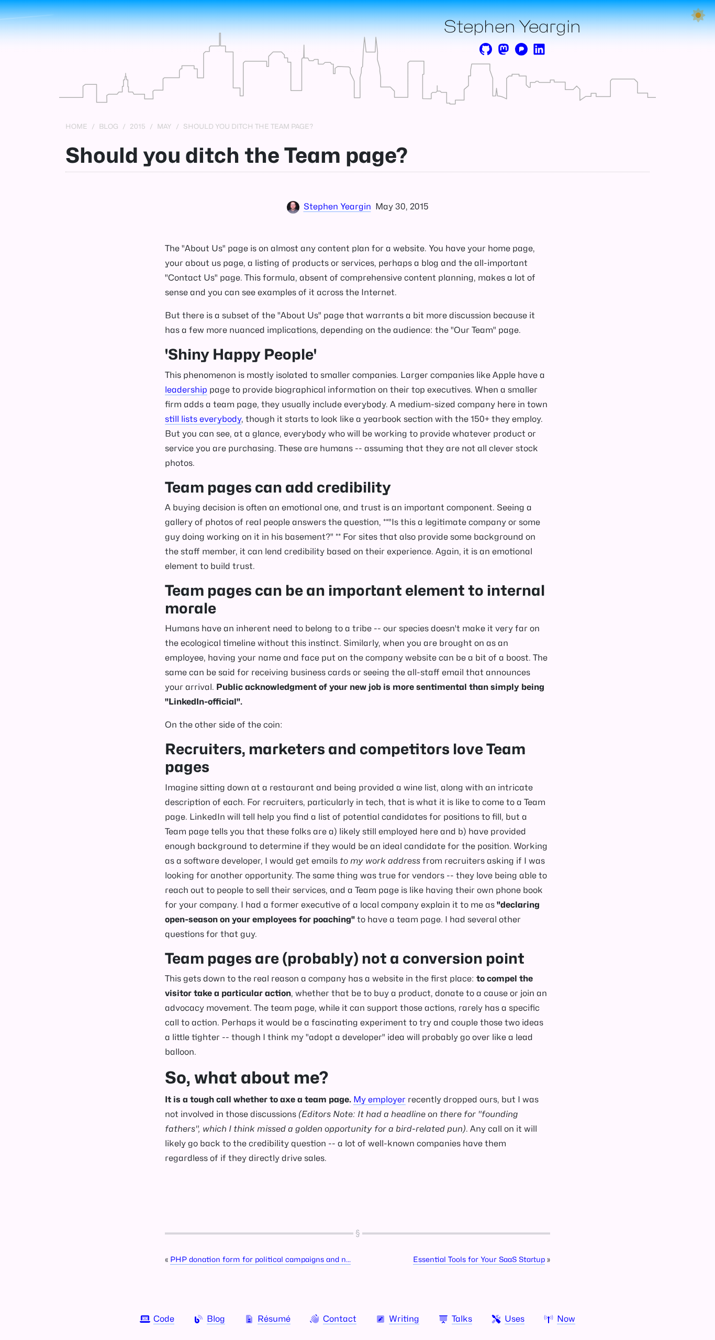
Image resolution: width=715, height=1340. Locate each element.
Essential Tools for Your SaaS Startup (479, 1259)
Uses (514, 1319)
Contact (339, 1319)
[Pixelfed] (521, 49)
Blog (216, 1319)
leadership (186, 390)
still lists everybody (203, 419)
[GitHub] (486, 49)
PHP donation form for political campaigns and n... (260, 1259)
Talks (462, 1319)
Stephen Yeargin (512, 26)
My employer (379, 1099)
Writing (404, 1319)
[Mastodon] (503, 49)
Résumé (274, 1319)
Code (163, 1319)
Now (566, 1319)
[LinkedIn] (539, 49)
